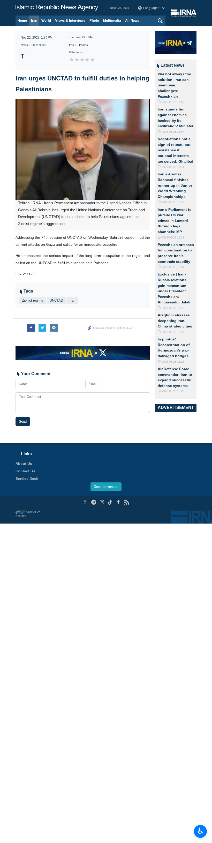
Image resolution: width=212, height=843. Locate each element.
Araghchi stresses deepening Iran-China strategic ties (175, 320)
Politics (83, 45)
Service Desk (27, 478)
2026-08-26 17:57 (173, 131)
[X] (85, 502)
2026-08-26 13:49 (173, 307)
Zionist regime (32, 300)
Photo (94, 21)
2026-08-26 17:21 (173, 166)
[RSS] (126, 502)
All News (132, 21)
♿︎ (200, 830)
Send (23, 421)
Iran (34, 21)
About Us (24, 463)
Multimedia (112, 21)
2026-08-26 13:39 (173, 331)
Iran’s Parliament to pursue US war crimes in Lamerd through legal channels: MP (175, 220)
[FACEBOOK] (118, 502)
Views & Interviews (70, 21)
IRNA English (57, 8)
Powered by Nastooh (28, 514)
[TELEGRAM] (93, 502)
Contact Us (25, 471)
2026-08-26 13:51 (173, 266)
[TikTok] (110, 502)
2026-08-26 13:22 (173, 391)
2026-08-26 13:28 (173, 361)
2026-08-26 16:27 (173, 202)
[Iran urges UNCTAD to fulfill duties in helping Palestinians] (83, 149)
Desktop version (106, 487)
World (46, 21)
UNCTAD (56, 300)
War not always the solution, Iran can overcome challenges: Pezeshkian (174, 85)
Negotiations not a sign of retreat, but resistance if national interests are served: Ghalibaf (175, 150)
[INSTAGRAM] (102, 502)
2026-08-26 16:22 (173, 237)
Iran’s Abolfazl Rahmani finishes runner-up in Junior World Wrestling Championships (175, 185)
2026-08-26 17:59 (173, 101)
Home (22, 21)
